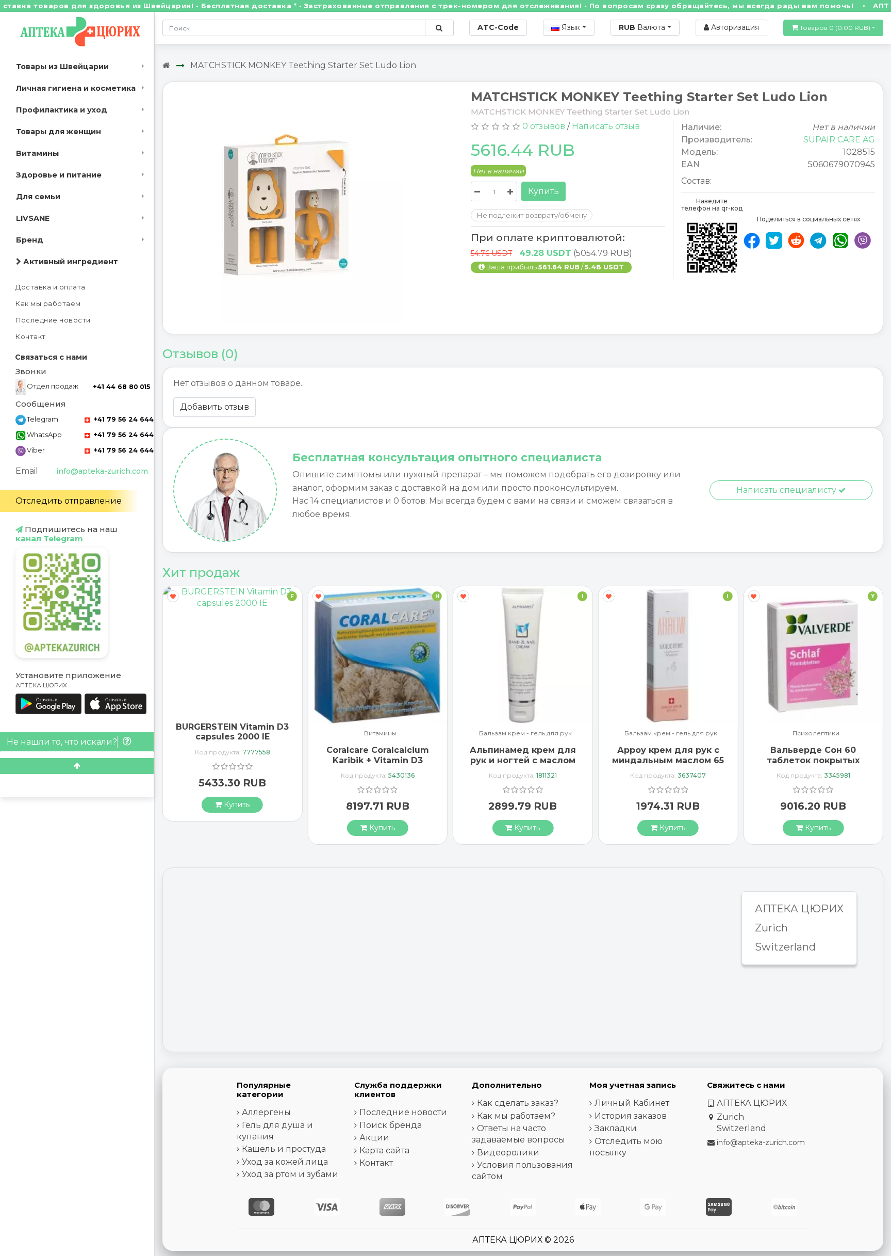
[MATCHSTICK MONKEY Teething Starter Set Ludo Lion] (287, 208)
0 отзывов (543, 126)
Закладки (616, 1128)
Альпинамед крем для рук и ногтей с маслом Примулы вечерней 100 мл (522, 765)
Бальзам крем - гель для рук (525, 733)
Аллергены (266, 1112)
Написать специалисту (787, 490)
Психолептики (816, 733)
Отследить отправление (68, 501)
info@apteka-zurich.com (102, 471)
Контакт (30, 337)
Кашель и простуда (284, 1149)
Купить (543, 191)
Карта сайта (384, 1150)
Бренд (29, 240)
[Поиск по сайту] (439, 28)
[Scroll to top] (77, 766)
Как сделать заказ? (517, 1103)
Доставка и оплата (50, 287)
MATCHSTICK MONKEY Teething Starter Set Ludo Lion (303, 65)
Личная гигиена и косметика (76, 88)
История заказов (631, 1116)
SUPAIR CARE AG (839, 139)
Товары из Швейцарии (62, 66)
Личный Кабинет (632, 1103)
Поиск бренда (390, 1125)
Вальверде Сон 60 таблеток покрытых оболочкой (813, 760)
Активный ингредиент (69, 261)
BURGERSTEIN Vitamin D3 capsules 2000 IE (232, 732)
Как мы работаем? (516, 1116)
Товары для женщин (58, 131)
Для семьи (38, 196)
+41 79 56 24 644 (122, 419)
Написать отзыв (606, 126)
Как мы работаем (48, 304)
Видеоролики (508, 1152)
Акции (374, 1137)
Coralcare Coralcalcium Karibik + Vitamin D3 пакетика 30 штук (377, 760)
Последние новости (53, 320)
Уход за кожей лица (285, 1162)
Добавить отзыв (214, 407)
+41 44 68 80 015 (121, 387)
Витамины (37, 153)
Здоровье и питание (59, 175)
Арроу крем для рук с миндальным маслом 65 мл (668, 760)
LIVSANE (33, 218)
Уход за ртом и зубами (290, 1174)
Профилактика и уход (61, 110)
